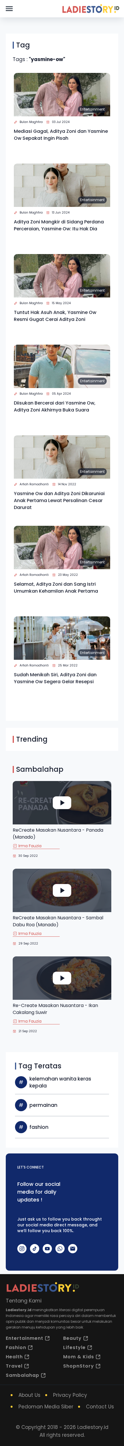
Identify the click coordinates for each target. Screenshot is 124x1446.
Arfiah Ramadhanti (34, 484)
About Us (29, 1395)
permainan (43, 1105)
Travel (14, 1366)
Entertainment (92, 109)
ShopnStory (78, 1366)
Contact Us (100, 1406)
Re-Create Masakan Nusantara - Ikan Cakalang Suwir (55, 1009)
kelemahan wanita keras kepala (60, 1082)
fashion (38, 1127)
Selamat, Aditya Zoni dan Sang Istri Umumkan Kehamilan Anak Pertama (56, 587)
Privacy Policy (70, 1395)
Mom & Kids (78, 1356)
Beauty (72, 1338)
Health (14, 1356)
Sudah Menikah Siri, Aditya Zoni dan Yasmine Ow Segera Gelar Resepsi (55, 678)
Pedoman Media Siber (45, 1406)
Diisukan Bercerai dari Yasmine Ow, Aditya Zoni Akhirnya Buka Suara (54, 406)
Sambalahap (22, 1375)
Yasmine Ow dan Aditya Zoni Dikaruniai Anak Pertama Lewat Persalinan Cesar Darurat (59, 500)
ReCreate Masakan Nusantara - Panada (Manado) (58, 833)
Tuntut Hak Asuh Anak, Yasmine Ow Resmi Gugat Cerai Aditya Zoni (55, 316)
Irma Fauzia (30, 846)
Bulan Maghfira (31, 122)
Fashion (16, 1347)
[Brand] (90, 8)
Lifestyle (74, 1347)
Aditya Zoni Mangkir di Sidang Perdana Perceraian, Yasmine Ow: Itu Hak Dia (59, 225)
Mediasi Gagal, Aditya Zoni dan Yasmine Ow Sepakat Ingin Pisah (61, 135)
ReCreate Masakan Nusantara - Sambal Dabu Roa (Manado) (58, 921)
